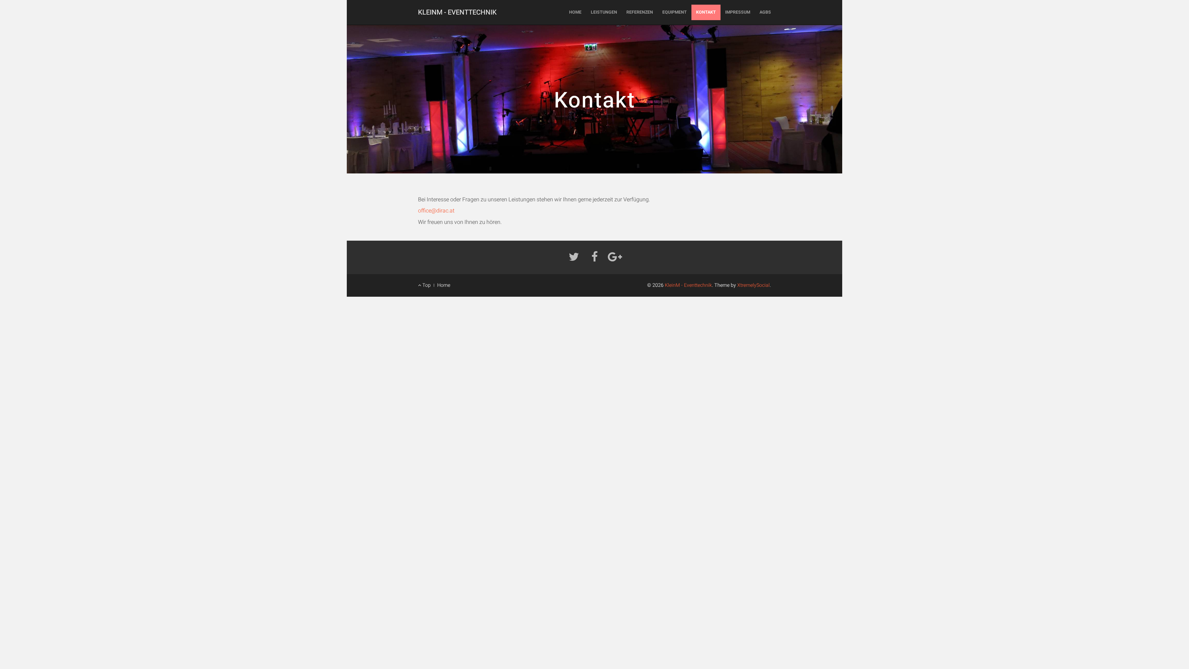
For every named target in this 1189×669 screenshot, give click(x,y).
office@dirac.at (436, 211)
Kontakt (706, 12)
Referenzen (639, 12)
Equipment (674, 12)
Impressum (737, 12)
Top (426, 285)
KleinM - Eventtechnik (457, 12)
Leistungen (604, 12)
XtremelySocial (753, 285)
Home (575, 12)
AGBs (765, 12)
